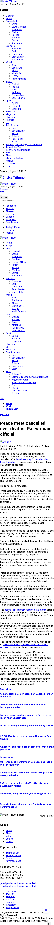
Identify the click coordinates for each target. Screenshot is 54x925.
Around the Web (14, 147)
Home (9, 18)
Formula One (18, 95)
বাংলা (2, 192)
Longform (16, 108)
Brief (8, 152)
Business (10, 46)
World (9, 62)
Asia (14, 65)
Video (9, 836)
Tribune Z (10, 111)
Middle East (18, 73)
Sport (9, 81)
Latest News (6, 757)
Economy (16, 48)
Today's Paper (13, 227)
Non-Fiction (17, 139)
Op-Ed (15, 103)
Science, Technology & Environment (24, 144)
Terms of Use (13, 852)
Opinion (9, 100)
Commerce (17, 54)
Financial (10, 119)
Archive (9, 160)
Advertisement (13, 861)
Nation (15, 264)
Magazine (10, 114)
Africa (15, 70)
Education (17, 29)
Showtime (11, 117)
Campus (16, 40)
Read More (5, 689)
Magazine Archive (14, 158)
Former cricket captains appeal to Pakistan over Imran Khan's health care (26, 716)
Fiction (15, 133)
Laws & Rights (19, 26)
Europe (15, 76)
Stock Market (19, 56)
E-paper (10, 15)
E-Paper (10, 230)
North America (19, 78)
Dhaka (15, 32)
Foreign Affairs (19, 262)
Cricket (15, 84)
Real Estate (17, 59)
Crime (14, 24)
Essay (14, 141)
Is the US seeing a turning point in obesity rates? (26, 725)
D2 (7, 122)
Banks (15, 51)
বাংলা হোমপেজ (47, 815)
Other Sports (18, 98)
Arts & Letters (13, 125)
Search (9, 838)
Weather (16, 37)
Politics (15, 35)
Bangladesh (11, 21)
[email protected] (9, 883)
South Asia (17, 67)
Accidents (17, 43)
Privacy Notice (13, 855)
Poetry (15, 128)
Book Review (18, 130)
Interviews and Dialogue (18, 150)
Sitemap (10, 858)
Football (16, 87)
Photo (9, 155)
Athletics (16, 92)
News (9, 248)
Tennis (15, 89)
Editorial (16, 106)
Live (8, 166)
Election (16, 259)
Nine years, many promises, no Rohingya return (25, 793)
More (8, 371)
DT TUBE (10, 163)
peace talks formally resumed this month (25, 609)
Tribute (15, 136)
